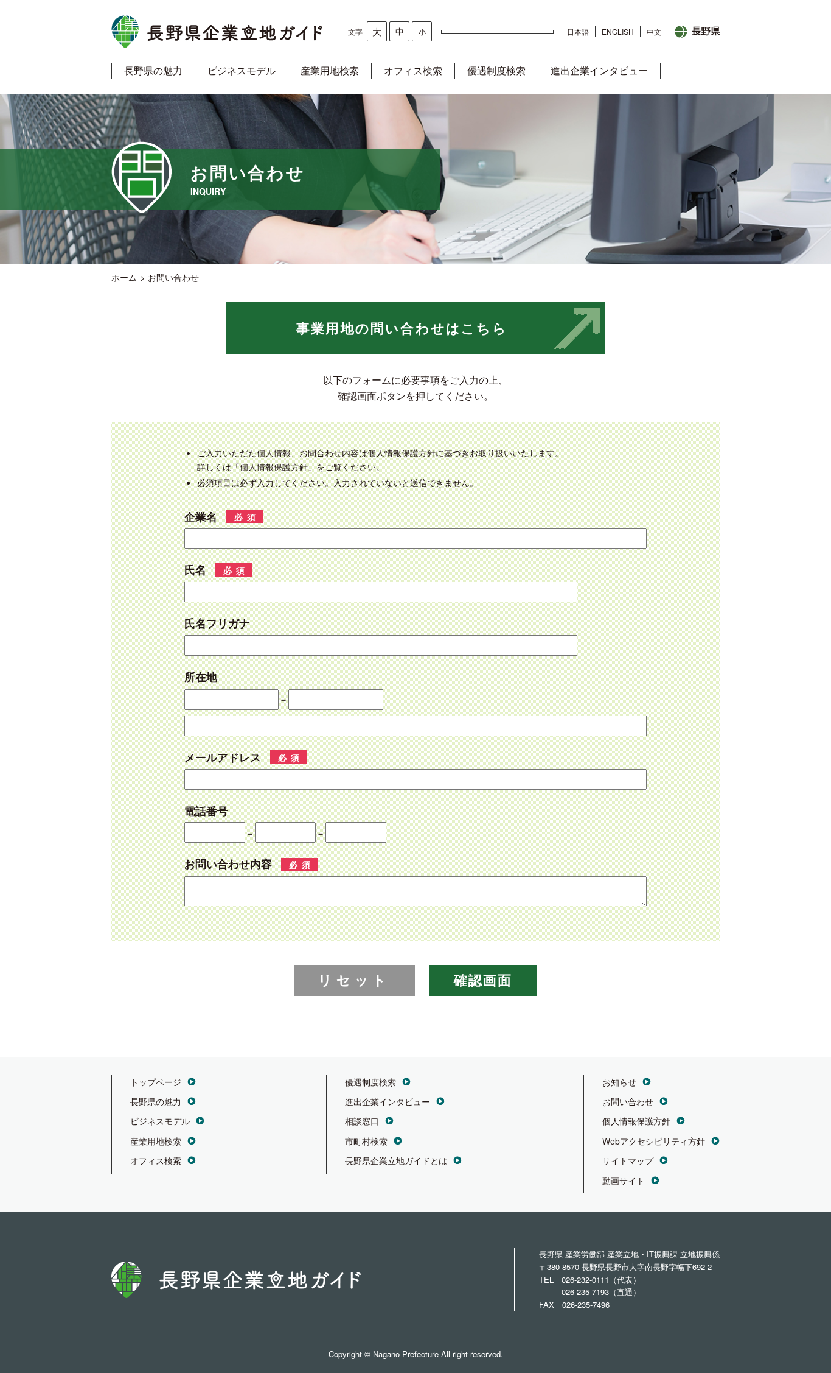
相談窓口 (362, 1121)
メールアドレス (222, 757)
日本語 (578, 31)
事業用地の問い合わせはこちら (401, 327)
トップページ (155, 1082)
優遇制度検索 (496, 70)
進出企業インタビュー (599, 70)
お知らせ (619, 1082)
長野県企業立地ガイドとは (396, 1160)
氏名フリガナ (217, 623)
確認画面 (483, 980)
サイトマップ (627, 1160)
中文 (654, 31)
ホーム (124, 277)
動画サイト (623, 1180)
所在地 (200, 677)
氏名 (195, 569)
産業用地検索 (330, 70)
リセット (354, 980)
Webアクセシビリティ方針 (653, 1141)
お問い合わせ (627, 1101)
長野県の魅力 (153, 70)
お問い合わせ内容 (228, 864)
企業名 (200, 516)
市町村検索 (366, 1141)
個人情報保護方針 (274, 467)
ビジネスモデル (241, 70)
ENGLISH (618, 31)
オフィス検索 (413, 70)
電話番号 (206, 811)
